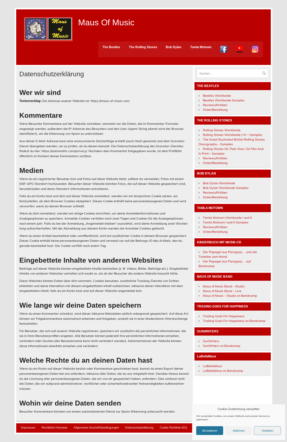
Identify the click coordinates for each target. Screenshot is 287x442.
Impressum (28, 427)
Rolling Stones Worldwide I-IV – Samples (232, 135)
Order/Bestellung (215, 110)
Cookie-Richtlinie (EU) (173, 427)
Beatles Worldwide (217, 95)
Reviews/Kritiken (215, 105)
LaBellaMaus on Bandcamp (223, 371)
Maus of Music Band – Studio (224, 286)
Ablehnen (239, 430)
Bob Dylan (173, 47)
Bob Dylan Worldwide (219, 183)
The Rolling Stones (143, 47)
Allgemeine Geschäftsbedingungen (96, 427)
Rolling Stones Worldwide (222, 130)
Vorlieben (267, 430)
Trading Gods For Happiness (223, 316)
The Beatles (111, 47)
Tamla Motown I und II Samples (225, 222)
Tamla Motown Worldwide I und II (227, 218)
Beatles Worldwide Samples (223, 100)
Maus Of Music (106, 22)
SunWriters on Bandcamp (221, 346)
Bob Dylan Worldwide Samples (226, 188)
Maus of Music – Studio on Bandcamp (230, 296)
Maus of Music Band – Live (222, 291)
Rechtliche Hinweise (54, 427)
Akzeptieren (209, 430)
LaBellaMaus (212, 366)
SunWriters (211, 341)
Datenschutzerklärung (139, 427)
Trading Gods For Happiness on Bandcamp (234, 321)
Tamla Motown (200, 47)
